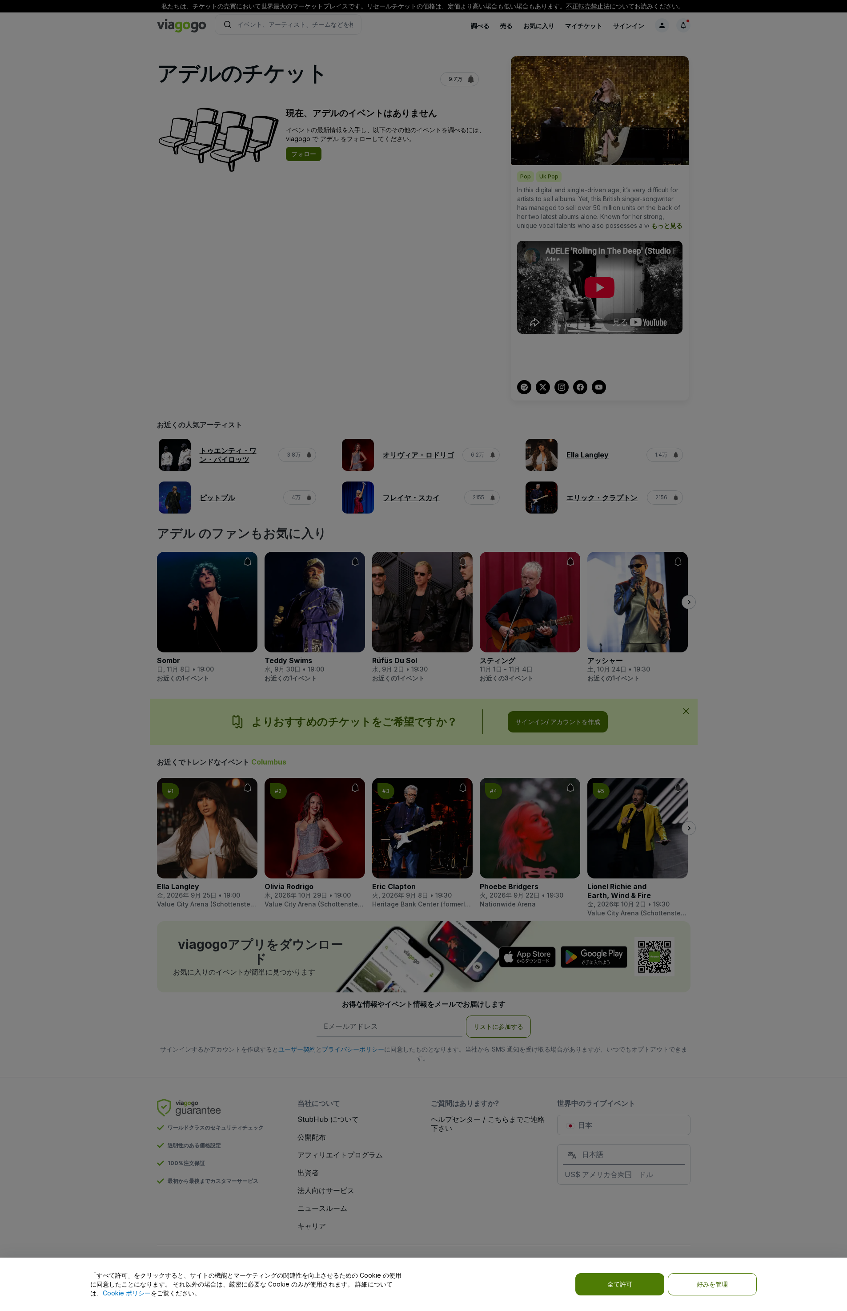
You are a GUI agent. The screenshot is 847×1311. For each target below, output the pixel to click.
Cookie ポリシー (127, 1293)
